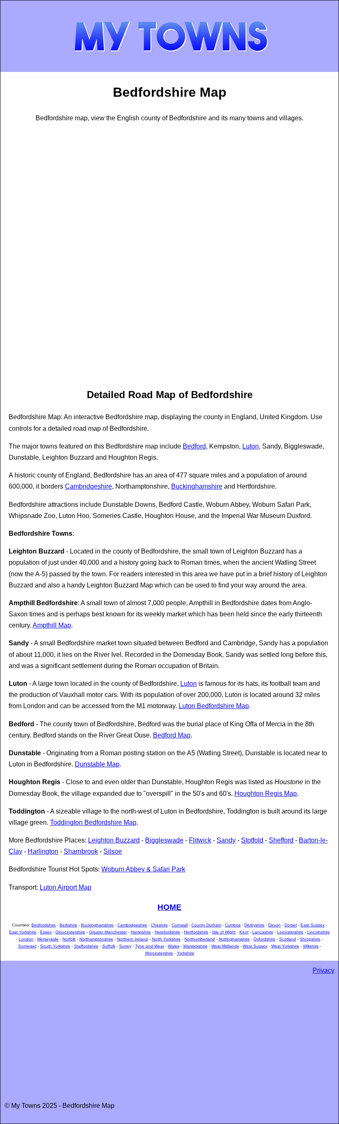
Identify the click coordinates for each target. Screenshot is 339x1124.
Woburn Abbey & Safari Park (143, 869)
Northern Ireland (132, 939)
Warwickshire (195, 946)
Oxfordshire (264, 939)
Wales (173, 946)
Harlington (43, 851)
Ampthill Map (52, 625)
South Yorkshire (55, 946)
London (26, 939)
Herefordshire (167, 932)
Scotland (287, 939)
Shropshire (310, 939)
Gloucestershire (70, 932)
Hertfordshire (196, 932)
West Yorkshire (285, 946)
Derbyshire (254, 925)
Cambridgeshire (88, 486)
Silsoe (112, 851)
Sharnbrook (81, 851)
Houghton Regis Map (265, 793)
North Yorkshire (166, 939)
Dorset (290, 925)
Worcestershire (159, 953)
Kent (243, 932)
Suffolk (108, 946)
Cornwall (180, 925)
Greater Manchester (108, 932)
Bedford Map (172, 735)
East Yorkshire (22, 932)
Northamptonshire (96, 939)
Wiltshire (311, 946)
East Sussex (313, 925)
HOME (169, 907)
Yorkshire (185, 953)
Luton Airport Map (65, 887)
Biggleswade (164, 840)
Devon (274, 925)
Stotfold (252, 840)
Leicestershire (290, 932)
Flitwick (200, 840)
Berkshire (68, 925)
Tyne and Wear (149, 946)
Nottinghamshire (234, 939)
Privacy (323, 970)
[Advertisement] (42, 254)
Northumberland (199, 939)
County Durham (206, 925)
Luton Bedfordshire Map (214, 705)
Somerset (27, 946)
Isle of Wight (224, 932)
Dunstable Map (97, 764)
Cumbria (233, 925)
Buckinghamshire (196, 486)
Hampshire (141, 932)
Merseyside (48, 939)
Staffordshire (86, 946)
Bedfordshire (43, 925)
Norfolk (69, 939)
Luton (250, 446)
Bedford (194, 446)
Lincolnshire (318, 932)
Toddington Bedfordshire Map (93, 822)
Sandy (226, 840)
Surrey (125, 946)
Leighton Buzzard (114, 840)
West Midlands (225, 946)
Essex (46, 932)
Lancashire (262, 932)
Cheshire (159, 925)
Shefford (281, 840)
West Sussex (255, 946)
